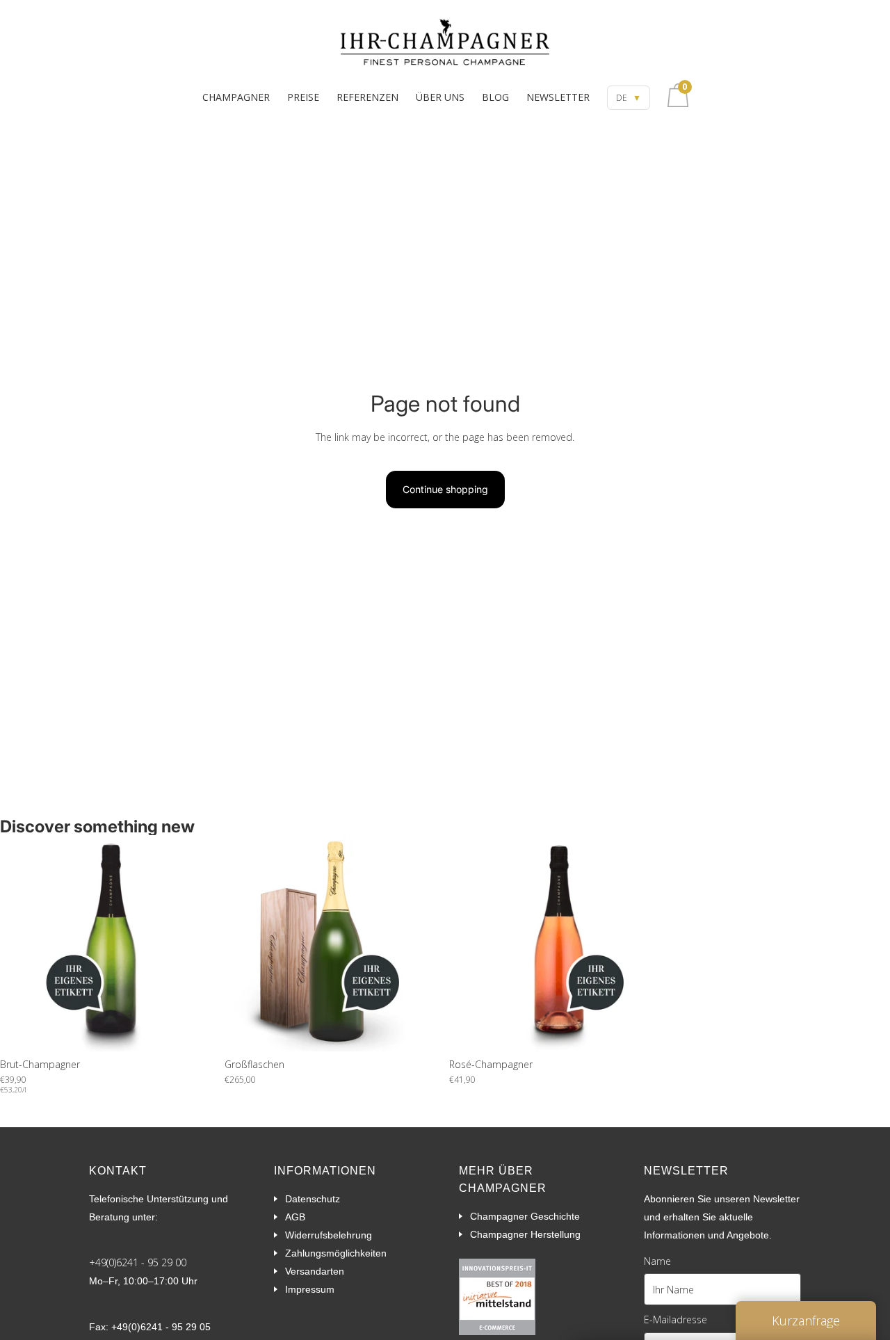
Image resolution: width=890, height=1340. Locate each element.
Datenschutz (312, 1198)
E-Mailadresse (675, 1319)
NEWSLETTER (558, 97)
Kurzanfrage (806, 1320)
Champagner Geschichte (525, 1216)
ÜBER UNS (440, 97)
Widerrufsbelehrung (328, 1235)
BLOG (495, 97)
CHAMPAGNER (236, 97)
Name (657, 1261)
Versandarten (314, 1271)
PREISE (303, 97)
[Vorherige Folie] (21, 943)
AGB (295, 1216)
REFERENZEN (367, 97)
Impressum (309, 1289)
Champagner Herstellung (525, 1234)
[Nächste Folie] (195, 943)
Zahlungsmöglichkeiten (336, 1253)
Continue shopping (445, 489)
